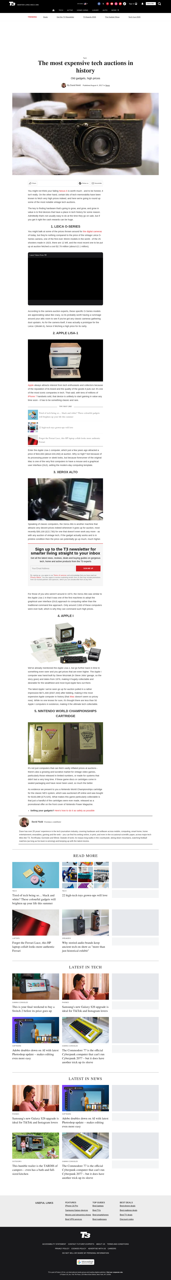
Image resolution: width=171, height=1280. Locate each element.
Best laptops (98, 1206)
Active (70, 10)
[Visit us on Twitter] (103, 3)
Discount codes (127, 1219)
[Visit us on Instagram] (116, 3)
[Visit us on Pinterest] (107, 3)
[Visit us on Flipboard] (120, 3)
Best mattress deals (128, 1210)
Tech (61, 10)
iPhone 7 (32, 396)
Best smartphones (101, 1215)
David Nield (75, 85)
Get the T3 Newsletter (65, 17)
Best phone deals (127, 1206)
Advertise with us (97, 1249)
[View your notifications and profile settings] (142, 3)
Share (34, 183)
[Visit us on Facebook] (99, 3)
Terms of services (60, 575)
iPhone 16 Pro (71, 1206)
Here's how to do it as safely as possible (75, 810)
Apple (31, 385)
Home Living (82, 10)
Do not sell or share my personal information (85, 1253)
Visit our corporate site (114, 1272)
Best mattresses (100, 1219)
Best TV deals (126, 1215)
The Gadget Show (112, 17)
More (114, 10)
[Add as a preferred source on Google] (85, 1262)
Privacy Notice (35, 577)
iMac (72, 696)
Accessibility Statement (54, 1244)
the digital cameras (92, 231)
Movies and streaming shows (78, 1215)
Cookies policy (78, 1249)
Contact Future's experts (81, 1244)
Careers (112, 1249)
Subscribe (150, 3)
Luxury (95, 10)
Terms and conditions (118, 1244)
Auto (105, 10)
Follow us (85, 183)
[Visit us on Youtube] (111, 3)
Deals (45, 17)
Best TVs (97, 1210)
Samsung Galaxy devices (76, 1210)
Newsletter (98, 183)
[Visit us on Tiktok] (124, 3)
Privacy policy (62, 1249)
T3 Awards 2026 (89, 17)
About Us (100, 1244)
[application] (65, 279)
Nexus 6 (63, 191)
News (107, 85)
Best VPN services (73, 1219)
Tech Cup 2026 (134, 17)
